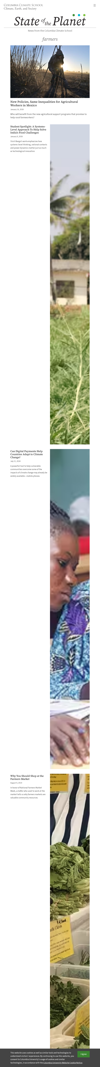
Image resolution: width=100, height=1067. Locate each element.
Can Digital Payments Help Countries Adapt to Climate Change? (26, 454)
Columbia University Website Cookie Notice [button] (62, 1062)
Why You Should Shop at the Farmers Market (27, 777)
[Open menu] (94, 5)
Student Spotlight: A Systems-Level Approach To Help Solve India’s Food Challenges (28, 129)
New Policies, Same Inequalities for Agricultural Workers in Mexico (44, 103)
